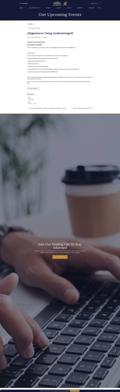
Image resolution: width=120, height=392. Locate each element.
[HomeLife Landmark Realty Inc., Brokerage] (60, 3)
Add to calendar (33, 88)
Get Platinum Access (74, 390)
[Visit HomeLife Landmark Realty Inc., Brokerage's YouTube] (25, 3)
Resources (91, 7)
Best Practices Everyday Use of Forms (82, 108)
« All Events (30, 24)
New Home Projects (34, 7)
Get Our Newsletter (60, 256)
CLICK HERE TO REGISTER (34, 45)
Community (80, 7)
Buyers (69, 7)
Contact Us (94, 3)
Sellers (59, 7)
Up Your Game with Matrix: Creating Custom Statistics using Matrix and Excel (47, 108)
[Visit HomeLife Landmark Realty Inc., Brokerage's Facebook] (21, 3)
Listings (48, 7)
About (21, 7)
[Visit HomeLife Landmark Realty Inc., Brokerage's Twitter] (23, 3)
